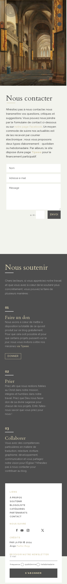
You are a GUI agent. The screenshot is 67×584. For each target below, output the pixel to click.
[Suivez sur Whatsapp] (33, 530)
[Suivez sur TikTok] (38, 530)
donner (13, 356)
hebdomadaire (47, 564)
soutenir (16, 501)
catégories (17, 509)
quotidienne (30, 564)
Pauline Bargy (23, 546)
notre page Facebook (28, 126)
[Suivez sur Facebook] (16, 530)
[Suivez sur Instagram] (28, 530)
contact (16, 516)
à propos (16, 497)
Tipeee (37, 152)
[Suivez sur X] (42, 530)
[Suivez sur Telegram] (12, 530)
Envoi (54, 214)
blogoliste (17, 505)
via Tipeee (23, 346)
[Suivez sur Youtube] (22, 530)
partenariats (18, 512)
